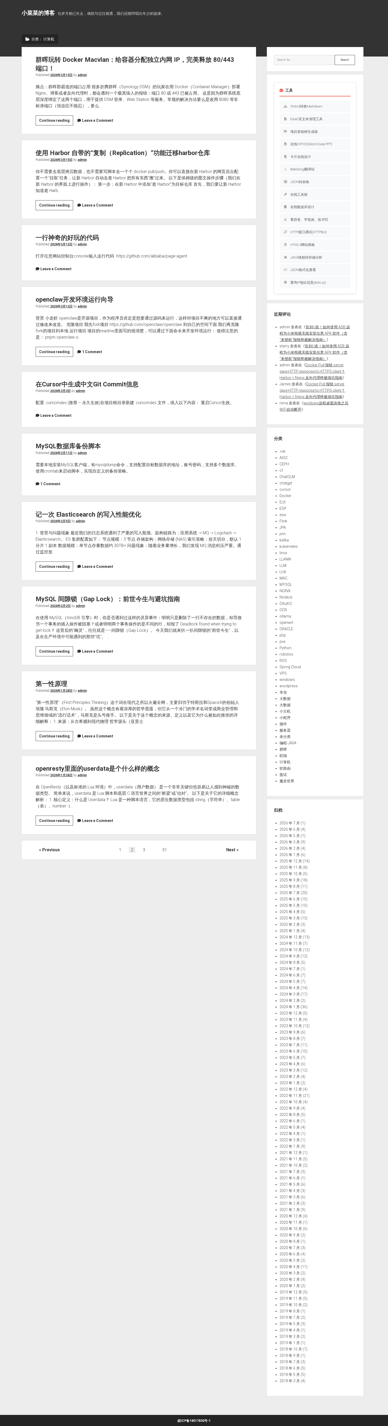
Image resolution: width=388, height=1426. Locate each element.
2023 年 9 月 (290, 1032)
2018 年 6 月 (290, 1368)
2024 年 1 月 (290, 1007)
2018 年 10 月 (291, 1349)
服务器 (285, 730)
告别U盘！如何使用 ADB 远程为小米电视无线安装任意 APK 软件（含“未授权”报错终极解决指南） (315, 333)
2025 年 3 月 (290, 918)
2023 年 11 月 (291, 1019)
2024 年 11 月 (291, 943)
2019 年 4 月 (290, 1330)
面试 (283, 775)
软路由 (285, 768)
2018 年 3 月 (290, 1381)
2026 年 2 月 (290, 848)
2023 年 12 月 (291, 1013)
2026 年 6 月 (290, 829)
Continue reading (56, 121)
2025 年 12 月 (291, 861)
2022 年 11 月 (291, 1095)
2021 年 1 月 (290, 1210)
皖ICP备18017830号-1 (194, 1421)
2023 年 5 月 (290, 1057)
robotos (286, 654)
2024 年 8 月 (290, 962)
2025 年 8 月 (290, 886)
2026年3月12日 (61, 244)
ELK (283, 502)
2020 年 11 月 (291, 1222)
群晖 (283, 749)
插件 (283, 724)
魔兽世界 (287, 781)
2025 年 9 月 (290, 880)
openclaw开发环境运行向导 (74, 299)
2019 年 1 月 (290, 1343)
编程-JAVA (288, 743)
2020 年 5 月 (290, 1260)
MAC (283, 578)
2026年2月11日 (61, 453)
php (283, 635)
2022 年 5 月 (290, 1127)
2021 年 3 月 (290, 1197)
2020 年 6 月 (290, 1254)
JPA (283, 527)
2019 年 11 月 (291, 1298)
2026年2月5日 (60, 521)
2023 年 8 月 (290, 1038)
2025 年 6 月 (290, 899)
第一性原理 (51, 684)
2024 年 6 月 (290, 975)
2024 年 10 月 (291, 950)
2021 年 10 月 (291, 1165)
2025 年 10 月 (291, 874)
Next (230, 849)
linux (283, 553)
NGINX (285, 591)
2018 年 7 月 (290, 1362)
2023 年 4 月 (290, 1064)
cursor (285, 489)
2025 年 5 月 (290, 905)
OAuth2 (286, 603)
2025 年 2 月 (290, 924)
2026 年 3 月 (290, 842)
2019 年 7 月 (290, 1317)
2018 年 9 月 (290, 1355)
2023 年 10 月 (291, 1026)
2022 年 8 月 (290, 1114)
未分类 (285, 737)
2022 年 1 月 (290, 1146)
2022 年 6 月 (290, 1121)
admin (82, 75)
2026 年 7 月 (290, 823)
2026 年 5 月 (290, 836)
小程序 (285, 718)
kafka (284, 540)
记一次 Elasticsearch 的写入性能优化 (88, 514)
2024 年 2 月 (290, 1000)
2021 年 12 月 (291, 1153)
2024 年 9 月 (290, 956)
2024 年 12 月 (291, 937)
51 (164, 849)
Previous (51, 849)
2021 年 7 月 (290, 1172)
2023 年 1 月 (290, 1083)
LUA (283, 572)
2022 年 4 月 (290, 1134)
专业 (283, 692)
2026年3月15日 (61, 75)
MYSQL (286, 584)
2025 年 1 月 (290, 931)
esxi (283, 515)
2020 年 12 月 (291, 1216)
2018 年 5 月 (290, 1374)
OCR (283, 610)
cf (281, 470)
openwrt (286, 622)
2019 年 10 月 (291, 1305)
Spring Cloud (290, 667)
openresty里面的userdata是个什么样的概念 (98, 768)
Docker (285, 496)
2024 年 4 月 (290, 988)
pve (282, 641)
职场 (283, 756)
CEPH (284, 464)
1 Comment (92, 352)
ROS (283, 660)
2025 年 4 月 (290, 912)
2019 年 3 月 (290, 1336)
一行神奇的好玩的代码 (67, 237)
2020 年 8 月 (290, 1241)
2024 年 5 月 (290, 981)
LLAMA (285, 559)
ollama (285, 616)
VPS (283, 673)
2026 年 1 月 (290, 855)
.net (282, 451)
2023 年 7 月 (290, 1045)
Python (285, 648)
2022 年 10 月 (291, 1102)
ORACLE (286, 629)
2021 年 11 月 (291, 1159)
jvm (283, 534)
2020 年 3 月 (290, 1273)
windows (287, 679)
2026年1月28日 (61, 691)
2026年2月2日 (60, 606)
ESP (283, 508)
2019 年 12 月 (291, 1292)
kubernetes (289, 546)
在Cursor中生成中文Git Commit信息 (87, 384)
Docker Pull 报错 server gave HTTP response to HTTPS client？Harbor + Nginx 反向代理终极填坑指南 (312, 371)
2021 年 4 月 (290, 1191)
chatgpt (286, 483)
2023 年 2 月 (290, 1076)
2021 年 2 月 (290, 1203)
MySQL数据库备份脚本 (68, 446)
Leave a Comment (97, 120)
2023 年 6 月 (290, 1051)
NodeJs (286, 597)
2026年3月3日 (60, 391)
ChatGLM (287, 477)
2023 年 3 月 (290, 1070)
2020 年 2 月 (290, 1279)
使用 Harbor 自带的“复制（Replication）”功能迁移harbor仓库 (123, 153)
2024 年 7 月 (290, 969)
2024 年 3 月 (290, 994)
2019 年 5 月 (290, 1324)
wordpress (289, 686)
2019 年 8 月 (290, 1311)
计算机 (285, 762)
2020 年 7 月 (290, 1248)
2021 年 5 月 (290, 1184)
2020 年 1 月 (290, 1286)
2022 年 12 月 (291, 1089)
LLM (283, 565)
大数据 (285, 698)
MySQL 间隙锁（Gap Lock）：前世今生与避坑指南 (108, 599)
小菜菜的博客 (38, 13)
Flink (283, 521)
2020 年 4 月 (290, 1267)
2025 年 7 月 (290, 893)
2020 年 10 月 (291, 1229)
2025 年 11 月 (291, 867)
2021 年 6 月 (290, 1178)
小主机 (285, 711)
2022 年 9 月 (290, 1108)
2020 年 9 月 (290, 1235)
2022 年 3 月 (290, 1140)
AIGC (284, 458)
